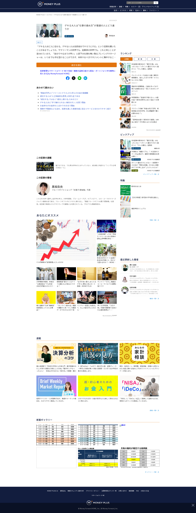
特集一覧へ (154, 220)
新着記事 (113, 6)
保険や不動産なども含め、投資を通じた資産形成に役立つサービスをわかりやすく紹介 (75, 108)
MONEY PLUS (40, 15)
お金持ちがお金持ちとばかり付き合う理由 (57, 105)
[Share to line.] (79, 78)
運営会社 (63, 491)
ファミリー (153, 10)
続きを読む (76, 65)
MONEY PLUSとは (52, 491)
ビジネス (123, 10)
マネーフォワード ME (98, 495)
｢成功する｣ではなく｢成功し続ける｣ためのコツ (59, 99)
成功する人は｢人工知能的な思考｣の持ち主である (60, 96)
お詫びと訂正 (145, 491)
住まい (137, 10)
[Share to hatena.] (85, 78)
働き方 (39, 42)
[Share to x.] (73, 78)
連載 (120, 6)
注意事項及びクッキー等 (109, 491)
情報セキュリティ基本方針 (76, 491)
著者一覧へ (154, 298)
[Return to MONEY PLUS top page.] (49, 4)
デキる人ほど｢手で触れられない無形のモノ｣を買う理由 (62, 102)
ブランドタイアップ (150, 6)
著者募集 (131, 491)
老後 (130, 10)
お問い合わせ (123, 491)
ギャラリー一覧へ (151, 472)
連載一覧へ (154, 410)
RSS (137, 491)
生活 (115, 10)
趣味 (144, 10)
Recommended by (107, 316)
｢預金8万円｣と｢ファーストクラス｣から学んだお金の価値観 (64, 93)
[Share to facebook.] (68, 78)
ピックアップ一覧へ (150, 174)
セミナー (135, 6)
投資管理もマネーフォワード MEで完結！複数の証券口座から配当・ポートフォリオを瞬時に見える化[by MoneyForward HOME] (77, 72)
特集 (126, 6)
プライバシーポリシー (92, 491)
